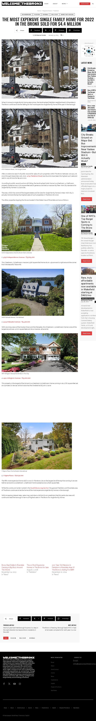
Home (39, 11)
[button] (92, 3)
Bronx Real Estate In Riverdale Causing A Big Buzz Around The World (13, 567)
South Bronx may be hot (40, 488)
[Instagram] (20, 684)
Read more (86, 199)
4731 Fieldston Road (34, 176)
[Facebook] (4, 684)
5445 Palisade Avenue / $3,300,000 (16, 322)
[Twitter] (9, 684)
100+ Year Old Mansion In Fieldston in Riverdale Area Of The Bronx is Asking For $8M (63, 567)
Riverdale (45, 14)
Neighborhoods (47, 11)
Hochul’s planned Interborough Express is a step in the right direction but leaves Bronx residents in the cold (20, 630)
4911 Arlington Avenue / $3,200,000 (16, 378)
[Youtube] (14, 684)
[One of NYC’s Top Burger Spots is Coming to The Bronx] (83, 91)
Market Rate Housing (67, 14)
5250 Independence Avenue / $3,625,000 (19, 257)
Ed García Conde (40, 35)
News (83, 164)
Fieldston (56, 11)
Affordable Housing (88, 298)
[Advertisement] (40, 406)
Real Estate (54, 14)
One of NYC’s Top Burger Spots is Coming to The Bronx (92, 94)
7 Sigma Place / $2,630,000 (13, 475)
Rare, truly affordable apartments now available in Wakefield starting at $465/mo (88, 286)
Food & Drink (86, 231)
